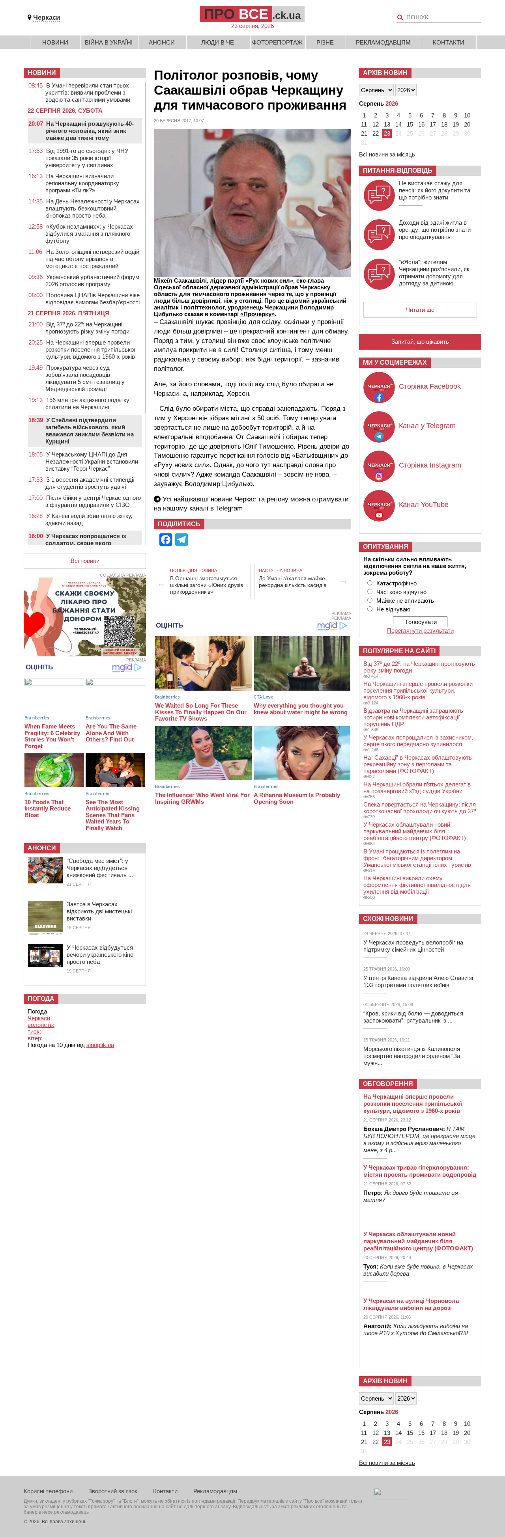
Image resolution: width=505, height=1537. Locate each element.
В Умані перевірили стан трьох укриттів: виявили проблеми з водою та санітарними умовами (87, 92)
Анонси (162, 42)
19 (456, 124)
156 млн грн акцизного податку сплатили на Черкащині (87, 403)
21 (364, 133)
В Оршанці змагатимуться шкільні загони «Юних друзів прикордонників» (206, 585)
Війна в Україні (109, 42)
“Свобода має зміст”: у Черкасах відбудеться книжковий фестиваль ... (100, 867)
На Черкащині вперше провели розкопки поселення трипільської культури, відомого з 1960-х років (90, 349)
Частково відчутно (401, 592)
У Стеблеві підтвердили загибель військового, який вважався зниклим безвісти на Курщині (89, 431)
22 (375, 133)
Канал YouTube (424, 505)
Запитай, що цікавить (420, 341)
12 (375, 124)
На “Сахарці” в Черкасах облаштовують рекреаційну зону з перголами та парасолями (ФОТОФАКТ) (417, 764)
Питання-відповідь (397, 170)
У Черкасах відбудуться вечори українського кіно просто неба (100, 954)
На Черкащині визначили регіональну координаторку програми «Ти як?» (82, 183)
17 (433, 124)
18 (444, 124)
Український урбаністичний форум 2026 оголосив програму (92, 280)
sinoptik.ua (100, 1044)
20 (467, 124)
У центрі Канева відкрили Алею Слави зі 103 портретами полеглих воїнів (418, 981)
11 (364, 124)
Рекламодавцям (383, 42)
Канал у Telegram (427, 426)
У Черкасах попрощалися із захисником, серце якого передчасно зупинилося (418, 740)
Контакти (448, 42)
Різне (325, 42)
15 (410, 124)
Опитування (385, 546)
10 (467, 115)
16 (421, 124)
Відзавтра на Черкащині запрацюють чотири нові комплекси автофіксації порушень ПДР (413, 717)
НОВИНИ (42, 72)
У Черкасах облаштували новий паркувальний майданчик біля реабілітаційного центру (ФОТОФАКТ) (414, 831)
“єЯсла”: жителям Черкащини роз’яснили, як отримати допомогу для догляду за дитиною (434, 273)
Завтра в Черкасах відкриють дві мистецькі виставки (99, 911)
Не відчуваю (393, 609)
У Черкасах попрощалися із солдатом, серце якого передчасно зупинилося (85, 543)
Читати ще (420, 309)
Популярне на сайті (399, 651)
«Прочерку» (257, 314)
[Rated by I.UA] (391, 1497)
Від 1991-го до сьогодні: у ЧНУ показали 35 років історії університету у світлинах (87, 157)
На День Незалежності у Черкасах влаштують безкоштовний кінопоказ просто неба (92, 208)
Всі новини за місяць (387, 154)
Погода (41, 998)
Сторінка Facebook (430, 386)
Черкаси (46, 17)
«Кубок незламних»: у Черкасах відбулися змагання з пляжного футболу (89, 233)
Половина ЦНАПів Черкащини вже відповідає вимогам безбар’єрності (92, 299)
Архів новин (385, 72)
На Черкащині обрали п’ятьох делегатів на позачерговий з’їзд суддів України (417, 787)
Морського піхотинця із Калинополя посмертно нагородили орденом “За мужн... (411, 1055)
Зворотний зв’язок (112, 1491)
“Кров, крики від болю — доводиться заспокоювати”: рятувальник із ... (413, 1017)
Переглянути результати (420, 630)
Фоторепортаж (277, 42)
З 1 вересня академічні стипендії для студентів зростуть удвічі (90, 483)
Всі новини (85, 560)
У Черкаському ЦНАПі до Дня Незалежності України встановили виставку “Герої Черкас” (91, 461)
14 (398, 124)
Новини (55, 42)
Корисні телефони (48, 1491)
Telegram (229, 508)
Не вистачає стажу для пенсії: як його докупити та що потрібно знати (434, 190)
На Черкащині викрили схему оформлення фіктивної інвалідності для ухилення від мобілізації (417, 885)
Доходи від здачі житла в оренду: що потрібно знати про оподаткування (435, 229)
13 (387, 124)
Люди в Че (217, 42)
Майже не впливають (405, 600)
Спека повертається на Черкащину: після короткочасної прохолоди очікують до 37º (419, 807)
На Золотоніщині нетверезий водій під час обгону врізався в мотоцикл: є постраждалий (92, 258)
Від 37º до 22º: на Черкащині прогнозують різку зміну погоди (87, 328)
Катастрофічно (396, 583)
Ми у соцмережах (395, 362)
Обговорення (388, 1084)
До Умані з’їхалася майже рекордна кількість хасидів (292, 581)
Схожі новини (388, 918)
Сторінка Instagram (430, 465)
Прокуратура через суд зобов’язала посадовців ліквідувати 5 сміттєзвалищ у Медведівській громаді (85, 378)
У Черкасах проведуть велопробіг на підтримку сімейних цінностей (413, 946)
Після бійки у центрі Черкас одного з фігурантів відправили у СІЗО (93, 501)
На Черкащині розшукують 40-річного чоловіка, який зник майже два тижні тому (89, 130)
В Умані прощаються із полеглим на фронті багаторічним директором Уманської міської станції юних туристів (417, 858)
